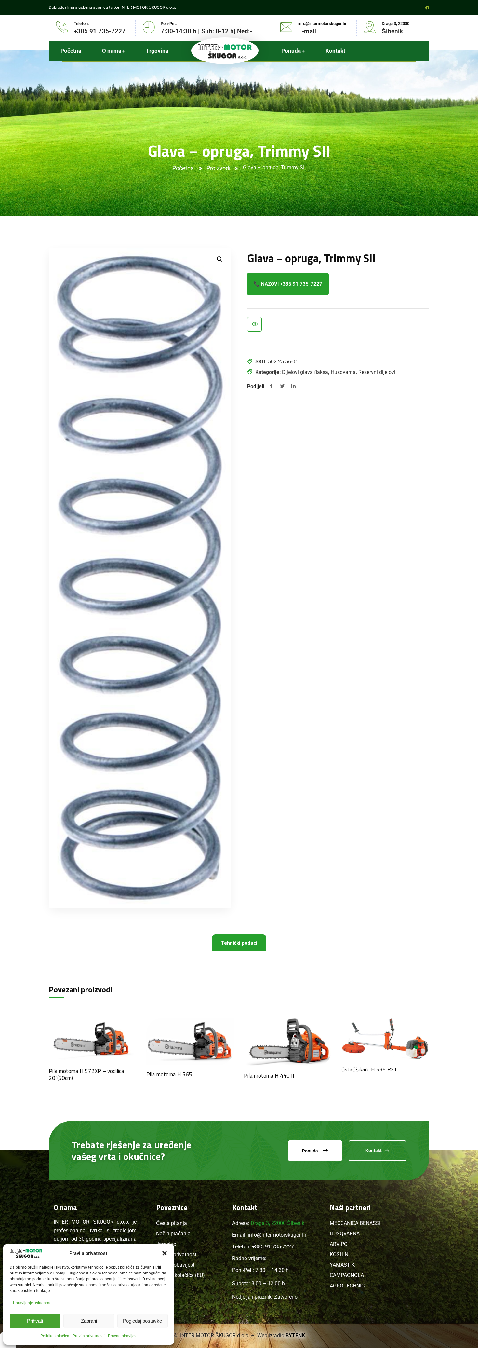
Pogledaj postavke (142, 1321)
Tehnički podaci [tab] (239, 942)
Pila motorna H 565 (169, 1074)
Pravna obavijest (123, 1336)
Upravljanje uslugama (32, 1303)
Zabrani (89, 1321)
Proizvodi (218, 168)
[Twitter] (282, 386)
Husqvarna (343, 372)
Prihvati (35, 1321)
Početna (183, 168)
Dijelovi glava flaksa (305, 372)
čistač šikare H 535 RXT (369, 1069)
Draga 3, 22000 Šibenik (277, 1223)
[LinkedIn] (293, 386)
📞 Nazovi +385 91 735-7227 (288, 284)
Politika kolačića (54, 1336)
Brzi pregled (254, 324)
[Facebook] (271, 386)
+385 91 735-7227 (273, 1247)
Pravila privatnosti (89, 1336)
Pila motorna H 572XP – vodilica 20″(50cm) (86, 1074)
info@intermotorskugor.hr (277, 1235)
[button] (164, 1253)
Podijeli (255, 386)
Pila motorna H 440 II (269, 1075)
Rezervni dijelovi (376, 372)
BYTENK (295, 1335)
